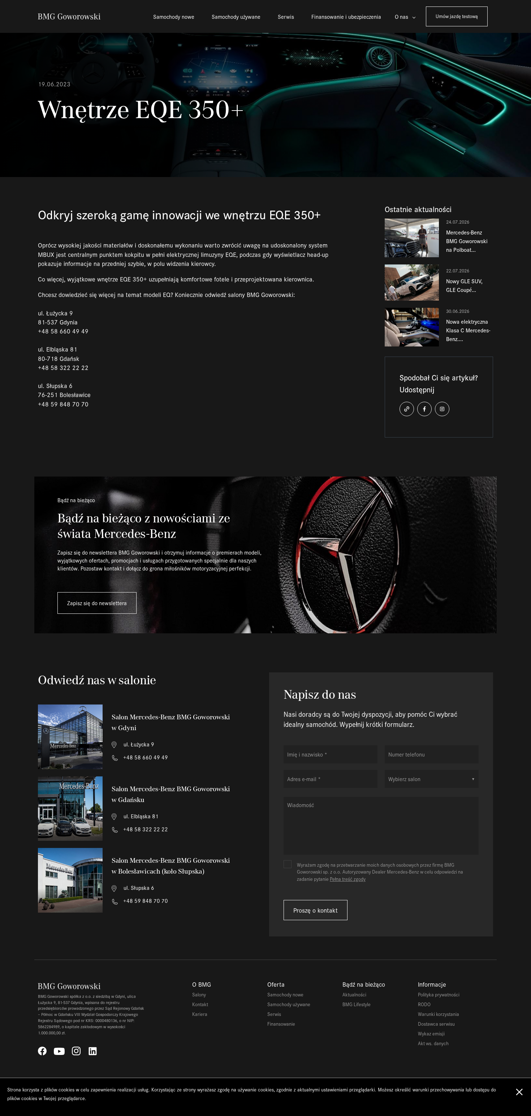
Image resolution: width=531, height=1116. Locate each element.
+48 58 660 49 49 (145, 757)
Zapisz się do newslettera (97, 603)
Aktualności (354, 994)
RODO (424, 1004)
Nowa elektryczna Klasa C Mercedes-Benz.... (468, 330)
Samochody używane (236, 16)
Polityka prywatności (438, 994)
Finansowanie (281, 1023)
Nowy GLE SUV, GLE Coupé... (464, 285)
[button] (407, 409)
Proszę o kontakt (315, 910)
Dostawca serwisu (436, 1023)
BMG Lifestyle (356, 1004)
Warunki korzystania (438, 1014)
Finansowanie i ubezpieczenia (346, 16)
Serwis (286, 16)
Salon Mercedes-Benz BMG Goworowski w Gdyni (171, 722)
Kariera (199, 1014)
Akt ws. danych (433, 1043)
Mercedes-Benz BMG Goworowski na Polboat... (467, 240)
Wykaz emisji (431, 1033)
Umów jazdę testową (457, 16)
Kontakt (200, 1004)
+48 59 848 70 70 (145, 900)
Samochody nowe (173, 16)
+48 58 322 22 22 (145, 829)
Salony (199, 994)
